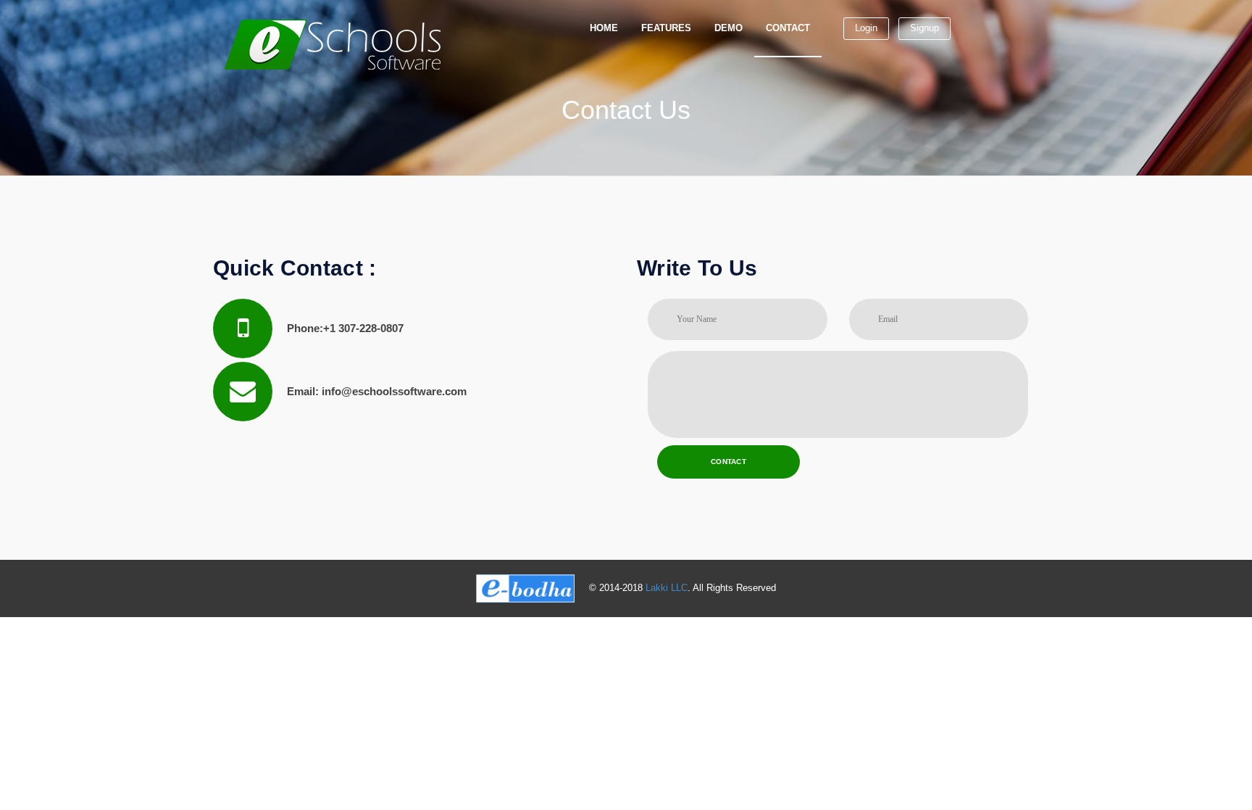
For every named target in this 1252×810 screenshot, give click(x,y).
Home (604, 27)
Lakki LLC (667, 587)
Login (866, 27)
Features (666, 27)
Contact (788, 27)
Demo (728, 27)
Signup (924, 27)
